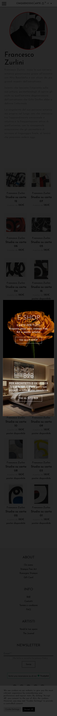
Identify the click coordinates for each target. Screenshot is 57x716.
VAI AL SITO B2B (28, 398)
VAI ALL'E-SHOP (28, 340)
